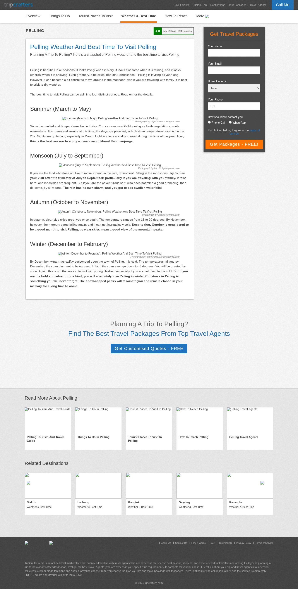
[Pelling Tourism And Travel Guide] (48, 420)
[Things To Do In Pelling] (98, 420)
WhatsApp (239, 122)
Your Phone (215, 99)
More (200, 16)
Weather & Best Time (138, 16)
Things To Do (59, 16)
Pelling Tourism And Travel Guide (45, 438)
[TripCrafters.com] (18, 5)
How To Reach (176, 16)
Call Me (282, 5)
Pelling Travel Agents (243, 437)
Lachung (83, 502)
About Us (166, 543)
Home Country (217, 81)
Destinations (217, 5)
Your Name (215, 46)
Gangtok (133, 502)
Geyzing (184, 502)
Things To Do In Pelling (93, 437)
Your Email (215, 63)
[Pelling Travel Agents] (250, 420)
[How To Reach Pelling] (199, 420)
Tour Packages (237, 5)
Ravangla (235, 502)
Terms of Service (264, 543)
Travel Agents (258, 5)
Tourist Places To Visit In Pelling (145, 438)
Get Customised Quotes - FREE (149, 348)
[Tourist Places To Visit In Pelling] (149, 420)
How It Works (181, 5)
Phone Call (218, 122)
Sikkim (31, 502)
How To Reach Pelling (193, 437)
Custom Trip (199, 5)
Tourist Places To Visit (96, 16)
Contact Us (181, 543)
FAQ (212, 543)
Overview (33, 16)
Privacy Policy (243, 543)
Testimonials (225, 543)
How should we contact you (225, 117)
